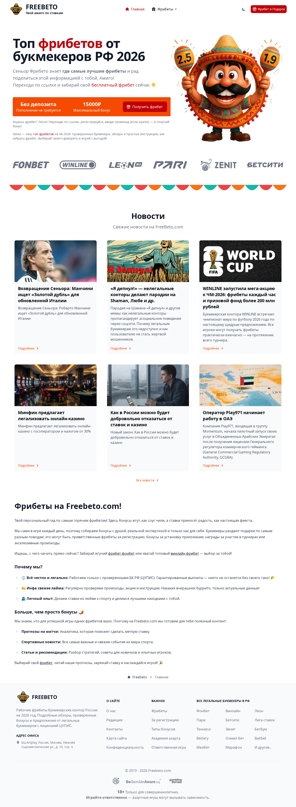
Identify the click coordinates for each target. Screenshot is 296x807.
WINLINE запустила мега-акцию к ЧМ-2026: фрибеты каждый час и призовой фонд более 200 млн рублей (239, 297)
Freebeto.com (159, 770)
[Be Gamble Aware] (143, 781)
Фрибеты (159, 711)
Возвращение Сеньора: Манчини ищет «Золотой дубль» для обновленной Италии (55, 294)
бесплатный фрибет (112, 85)
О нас (111, 711)
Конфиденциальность (122, 747)
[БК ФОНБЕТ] (31, 165)
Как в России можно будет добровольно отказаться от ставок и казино (141, 419)
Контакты (114, 729)
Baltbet (260, 738)
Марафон (234, 747)
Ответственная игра (168, 747)
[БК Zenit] (218, 165)
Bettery (202, 738)
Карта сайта (116, 738)
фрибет (46, 662)
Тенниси (204, 729)
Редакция (114, 720)
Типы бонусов (163, 729)
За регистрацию (165, 720)
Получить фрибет (147, 106)
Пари (201, 720)
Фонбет (203, 711)
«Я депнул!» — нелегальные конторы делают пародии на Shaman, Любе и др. (143, 294)
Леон (259, 711)
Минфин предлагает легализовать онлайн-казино (51, 416)
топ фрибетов (43, 134)
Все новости (145, 480)
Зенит (231, 729)
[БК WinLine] (78, 165)
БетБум (261, 729)
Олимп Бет (235, 738)
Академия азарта (165, 738)
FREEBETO (42, 7)
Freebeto (139, 677)
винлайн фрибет (185, 553)
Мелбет (203, 747)
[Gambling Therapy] (176, 780)
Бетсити (232, 720)
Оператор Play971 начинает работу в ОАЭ (234, 416)
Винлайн (233, 711)
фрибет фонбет (121, 553)
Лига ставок (265, 720)
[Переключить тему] (243, 9)
